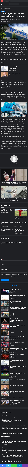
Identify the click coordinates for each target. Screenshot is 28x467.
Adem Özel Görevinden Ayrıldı (17, 331)
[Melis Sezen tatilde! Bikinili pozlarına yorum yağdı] (5, 303)
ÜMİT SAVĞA (5, 19)
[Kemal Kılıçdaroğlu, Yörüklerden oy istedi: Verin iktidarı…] (5, 326)
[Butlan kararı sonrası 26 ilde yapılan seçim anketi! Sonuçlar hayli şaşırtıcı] (5, 350)
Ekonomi (8, 8)
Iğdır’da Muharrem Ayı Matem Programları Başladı (17, 355)
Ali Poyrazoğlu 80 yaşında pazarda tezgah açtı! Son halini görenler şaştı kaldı (18, 320)
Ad (2, 259)
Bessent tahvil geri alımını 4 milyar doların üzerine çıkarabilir (21, 224)
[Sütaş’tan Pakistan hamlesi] (4, 74)
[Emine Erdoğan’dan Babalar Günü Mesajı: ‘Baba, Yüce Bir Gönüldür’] (5, 297)
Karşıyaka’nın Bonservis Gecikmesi (20, 217)
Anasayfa (4, 8)
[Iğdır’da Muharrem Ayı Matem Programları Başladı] (5, 356)
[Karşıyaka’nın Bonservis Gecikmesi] (21, 212)
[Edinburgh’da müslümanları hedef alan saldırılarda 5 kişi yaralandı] (5, 309)
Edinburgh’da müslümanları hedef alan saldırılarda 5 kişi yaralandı (18, 308)
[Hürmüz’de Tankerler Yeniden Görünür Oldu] (4, 68)
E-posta (3, 264)
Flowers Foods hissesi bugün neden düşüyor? (6, 210)
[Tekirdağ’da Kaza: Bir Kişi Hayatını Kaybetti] (5, 314)
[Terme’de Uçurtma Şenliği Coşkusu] (5, 381)
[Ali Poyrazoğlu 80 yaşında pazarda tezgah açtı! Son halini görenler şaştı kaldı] (5, 320)
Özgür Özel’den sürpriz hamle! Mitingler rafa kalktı (17, 343)
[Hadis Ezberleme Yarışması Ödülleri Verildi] (5, 368)
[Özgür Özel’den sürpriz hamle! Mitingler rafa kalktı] (5, 344)
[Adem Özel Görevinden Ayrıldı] (5, 332)
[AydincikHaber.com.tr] (14, 4)
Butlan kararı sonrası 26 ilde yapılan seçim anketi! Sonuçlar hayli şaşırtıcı (18, 350)
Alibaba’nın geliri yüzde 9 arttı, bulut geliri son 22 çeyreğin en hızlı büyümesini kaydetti (18, 402)
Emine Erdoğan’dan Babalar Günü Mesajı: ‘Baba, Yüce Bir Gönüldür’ (17, 296)
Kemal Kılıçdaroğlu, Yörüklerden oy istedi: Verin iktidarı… (18, 325)
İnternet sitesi (4, 269)
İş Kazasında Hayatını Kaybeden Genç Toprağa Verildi (17, 337)
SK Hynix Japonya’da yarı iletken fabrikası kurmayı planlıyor (7, 224)
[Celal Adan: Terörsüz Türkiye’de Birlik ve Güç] (5, 291)
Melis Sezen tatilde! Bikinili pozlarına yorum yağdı (13, 1)
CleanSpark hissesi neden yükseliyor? (7, 230)
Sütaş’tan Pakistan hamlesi (15, 73)
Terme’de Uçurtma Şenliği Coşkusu (18, 379)
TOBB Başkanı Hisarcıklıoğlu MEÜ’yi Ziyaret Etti (19, 230)
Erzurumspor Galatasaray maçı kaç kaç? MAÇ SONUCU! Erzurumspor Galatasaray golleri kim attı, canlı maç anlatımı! (18, 374)
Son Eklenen (14, 285)
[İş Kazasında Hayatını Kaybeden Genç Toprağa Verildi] (5, 338)
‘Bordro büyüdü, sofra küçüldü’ (17, 391)
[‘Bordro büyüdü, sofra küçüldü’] (5, 393)
